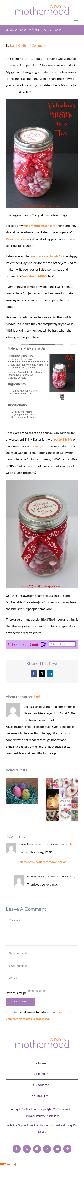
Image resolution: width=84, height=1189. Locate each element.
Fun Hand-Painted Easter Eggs (22, 791)
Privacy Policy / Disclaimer (42, 1115)
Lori (12, 45)
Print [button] (62, 398)
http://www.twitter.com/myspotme (42, 862)
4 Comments (38, 45)
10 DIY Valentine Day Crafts (62, 799)
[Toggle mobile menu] (76, 19)
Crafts (22, 45)
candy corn (40, 446)
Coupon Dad (52, 1125)
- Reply (68, 844)
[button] (9, 800)
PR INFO (42, 1074)
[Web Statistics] (8, 1166)
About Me (42, 1085)
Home (42, 1063)
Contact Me (42, 1095)
